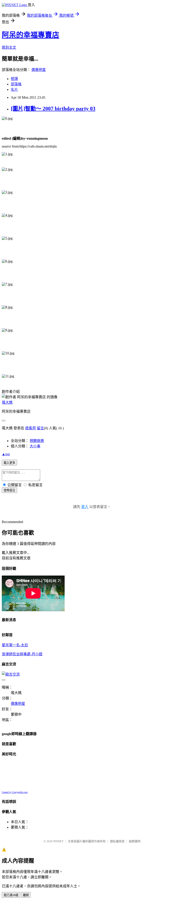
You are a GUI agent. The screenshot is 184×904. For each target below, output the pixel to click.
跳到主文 (9, 47)
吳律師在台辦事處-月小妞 (22, 654)
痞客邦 (30, 428)
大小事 (35, 446)
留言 (40, 428)
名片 (14, 89)
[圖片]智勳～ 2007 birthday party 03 (53, 109)
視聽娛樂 (37, 441)
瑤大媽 (7, 402)
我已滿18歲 (11, 895)
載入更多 (9, 463)
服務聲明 (134, 841)
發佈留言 (9, 490)
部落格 (16, 84)
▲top (6, 454)
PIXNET (58, 841)
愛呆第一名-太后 (15, 645)
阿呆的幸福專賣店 (30, 35)
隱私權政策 (117, 841)
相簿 (14, 79)
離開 (26, 895)
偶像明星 (38, 70)
